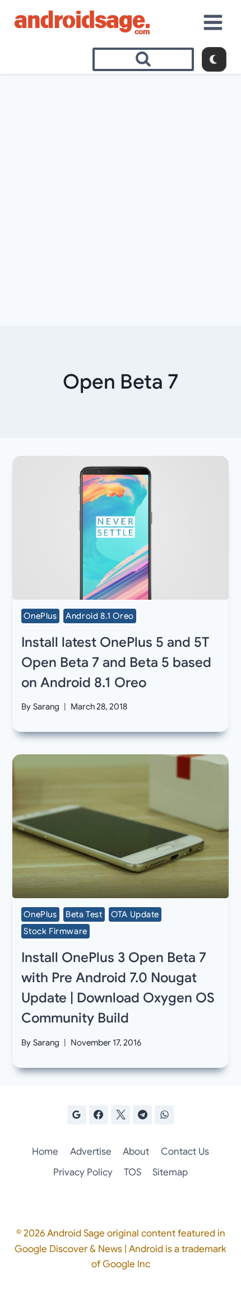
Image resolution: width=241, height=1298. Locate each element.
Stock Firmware (55, 931)
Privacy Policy (83, 1172)
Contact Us (185, 1151)
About (136, 1151)
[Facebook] (98, 1114)
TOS (132, 1172)
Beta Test (84, 914)
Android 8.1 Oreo (100, 616)
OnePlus (40, 616)
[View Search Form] (143, 59)
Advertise (91, 1151)
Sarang (46, 707)
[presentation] (120, 528)
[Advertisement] (120, 200)
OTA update (135, 914)
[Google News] (76, 1114)
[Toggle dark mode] (214, 59)
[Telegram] (142, 1114)
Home (45, 1151)
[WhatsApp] (164, 1114)
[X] (120, 1114)
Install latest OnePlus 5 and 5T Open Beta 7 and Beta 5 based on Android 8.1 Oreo (116, 662)
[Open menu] (213, 22)
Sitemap (170, 1172)
